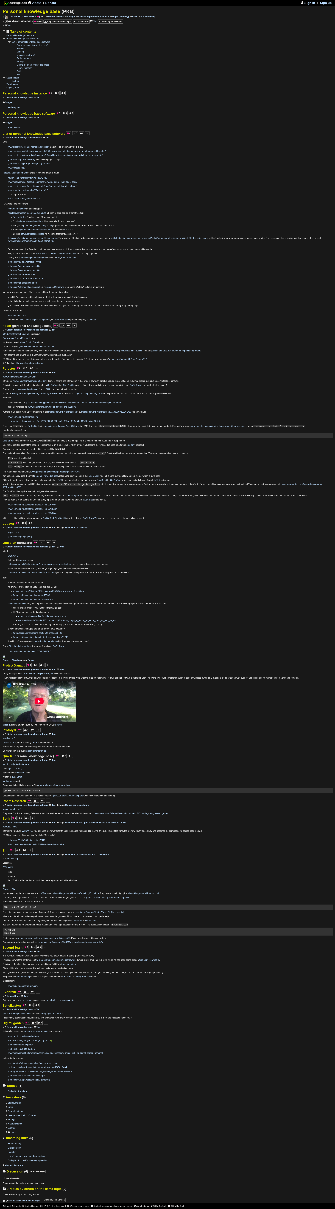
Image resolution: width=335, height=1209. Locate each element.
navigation (41, 491)
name (96, 426)
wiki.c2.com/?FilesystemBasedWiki (24, 199)
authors (151, 393)
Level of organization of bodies (93, 17)
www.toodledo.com (17, 315)
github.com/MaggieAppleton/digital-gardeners (29, 164)
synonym (12, 1000)
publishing (39, 297)
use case (66, 747)
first (14, 813)
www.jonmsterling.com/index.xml (23, 417)
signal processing (155, 972)
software (31, 173)
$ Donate (16, 1206)
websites (87, 604)
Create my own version (111, 21)
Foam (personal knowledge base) (32, 45)
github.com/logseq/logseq (32, 234)
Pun (44, 217)
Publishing (8, 351)
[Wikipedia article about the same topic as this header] (8, 25)
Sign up (326, 3)
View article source (13, 1165)
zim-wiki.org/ (12, 859)
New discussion (12, 1178)
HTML (33, 484)
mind (112, 476)
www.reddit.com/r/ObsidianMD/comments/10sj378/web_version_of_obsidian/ (48, 591)
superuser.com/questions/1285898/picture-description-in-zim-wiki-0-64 (70, 942)
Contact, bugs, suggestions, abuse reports (111, 1206)
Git (163, 393)
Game (19, 725)
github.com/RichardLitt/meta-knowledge (26, 1075)
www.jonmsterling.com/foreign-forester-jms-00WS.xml (32, 513)
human (160, 426)
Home (12, 1132)
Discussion (15, 1171)
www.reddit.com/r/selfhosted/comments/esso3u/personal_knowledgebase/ (42, 186)
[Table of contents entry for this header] (37, 97)
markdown (19, 458)
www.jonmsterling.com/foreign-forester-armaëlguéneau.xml (217, 426)
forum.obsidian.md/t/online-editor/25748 (31, 595)
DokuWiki (77, 920)
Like (38, 21)
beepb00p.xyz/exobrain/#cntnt (60, 1000)
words (138, 476)
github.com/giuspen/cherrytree (33, 258)
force (83, 925)
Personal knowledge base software (22, 39)
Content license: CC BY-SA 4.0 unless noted (44, 1206)
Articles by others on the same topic (34, 1189)
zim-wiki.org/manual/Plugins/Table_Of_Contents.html (99, 912)
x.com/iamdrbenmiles (36, 751)
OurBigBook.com (83, 977)
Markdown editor (73, 822)
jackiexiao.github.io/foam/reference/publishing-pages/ (176, 351)
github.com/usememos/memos (22, 266)
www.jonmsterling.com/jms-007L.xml (62, 426)
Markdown (59, 287)
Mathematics (8, 893)
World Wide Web (72, 678)
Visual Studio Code (29, 342)
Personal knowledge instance (20, 35)
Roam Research (24, 68)
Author (6, 412)
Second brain (12, 78)
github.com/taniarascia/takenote (22, 283)
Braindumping (147, 17)
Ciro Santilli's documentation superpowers (56, 960)
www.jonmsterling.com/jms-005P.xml (30, 381)
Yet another (8, 1031)
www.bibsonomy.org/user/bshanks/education (28, 147)
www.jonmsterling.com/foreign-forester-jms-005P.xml (36, 393)
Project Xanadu (24, 58)
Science (11, 1128)
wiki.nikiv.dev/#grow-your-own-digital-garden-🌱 (30, 1040)
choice (142, 480)
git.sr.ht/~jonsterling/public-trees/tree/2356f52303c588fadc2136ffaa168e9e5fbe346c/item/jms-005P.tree (73, 403)
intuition (201, 495)
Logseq (20, 52)
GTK (63, 258)
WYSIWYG (69, 230)
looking (15, 968)
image (26, 942)
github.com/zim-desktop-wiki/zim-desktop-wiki (107, 897)
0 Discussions (81, 21)
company (81, 320)
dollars (141, 604)
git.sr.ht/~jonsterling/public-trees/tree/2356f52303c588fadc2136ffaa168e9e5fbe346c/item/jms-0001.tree (55, 421)
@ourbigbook (141, 1206)
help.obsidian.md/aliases (46, 641)
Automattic (91, 320)
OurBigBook (77, 297)
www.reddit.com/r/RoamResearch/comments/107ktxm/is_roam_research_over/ (131, 813)
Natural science (56, 17)
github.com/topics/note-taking (21, 159)
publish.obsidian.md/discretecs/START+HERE (29, 651)
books (47, 305)
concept (16, 835)
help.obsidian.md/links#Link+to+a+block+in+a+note (32, 573)
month (148, 604)
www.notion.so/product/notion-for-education (56, 253)
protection (55, 301)
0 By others (57, 21)
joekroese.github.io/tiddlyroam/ (37, 225)
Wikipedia (58, 674)
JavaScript (39, 279)
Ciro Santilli (68, 385)
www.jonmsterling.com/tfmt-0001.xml (20, 377)
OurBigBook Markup (17, 1091)
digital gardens (24, 646)
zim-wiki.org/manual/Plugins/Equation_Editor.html (76, 893)
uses (44, 449)
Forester (21, 48)
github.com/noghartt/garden (20, 1045)
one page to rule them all (52, 1013)
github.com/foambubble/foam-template (36, 346)
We (151, 495)
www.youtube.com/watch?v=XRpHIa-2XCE (28, 190)
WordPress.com (61, 320)
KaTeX (157, 480)
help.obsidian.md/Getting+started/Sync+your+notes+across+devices (39, 564)
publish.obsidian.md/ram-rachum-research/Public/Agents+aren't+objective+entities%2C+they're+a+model (159, 238)
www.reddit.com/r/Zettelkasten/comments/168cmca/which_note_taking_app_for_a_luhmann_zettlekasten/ (57, 151)
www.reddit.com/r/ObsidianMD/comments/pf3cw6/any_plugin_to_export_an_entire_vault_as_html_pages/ (67, 620)
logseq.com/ (13, 532)
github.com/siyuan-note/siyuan (22, 270)
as (53, 249)
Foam (27, 326)
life (96, 1018)
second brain (25, 1000)
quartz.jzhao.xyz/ (16, 768)
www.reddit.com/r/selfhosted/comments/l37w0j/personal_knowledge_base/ (42, 182)
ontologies (42, 495)
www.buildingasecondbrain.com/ (23, 986)
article (16, 491)
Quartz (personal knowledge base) (33, 65)
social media (22, 412)
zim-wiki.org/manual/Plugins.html (143, 893)
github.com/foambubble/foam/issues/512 (128, 359)
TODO (23, 194)
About (34, 3)
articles (30, 608)
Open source (9, 338)
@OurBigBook (158, 1206)
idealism (66, 389)
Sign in (308, 3)
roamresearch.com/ (17, 209)
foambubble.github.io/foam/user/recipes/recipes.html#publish (114, 351)
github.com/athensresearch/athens (36, 230)
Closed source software (77, 805)
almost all (116, 972)
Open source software (76, 527)
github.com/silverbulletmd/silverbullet (25, 287)
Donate (49, 3)
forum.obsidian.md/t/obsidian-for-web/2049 (33, 599)
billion (44, 159)
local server (129, 484)
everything (44, 956)
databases (60, 292)
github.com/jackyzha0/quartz (16, 764)
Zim (18, 74)
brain (265, 495)
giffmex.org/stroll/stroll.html (30, 221)
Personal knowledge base (39, 11)
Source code (8, 389)
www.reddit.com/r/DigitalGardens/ (23, 1036)
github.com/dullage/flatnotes (21, 262)
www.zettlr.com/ (10, 827)
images (29, 629)
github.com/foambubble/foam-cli (29, 363)
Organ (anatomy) (120, 17)
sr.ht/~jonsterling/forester (26, 389)
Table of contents (22, 31)
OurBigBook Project (43, 674)
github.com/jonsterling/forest (90, 393)
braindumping (23, 977)
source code (82, 641)
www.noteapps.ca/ (16, 168)
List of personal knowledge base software (31, 42)
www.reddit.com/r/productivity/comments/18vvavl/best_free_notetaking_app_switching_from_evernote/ (55, 155)
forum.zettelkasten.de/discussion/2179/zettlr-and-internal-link (36, 844)
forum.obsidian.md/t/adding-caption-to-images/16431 (37, 633)
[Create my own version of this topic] (69, 93)
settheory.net (14, 107)
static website (81, 238)
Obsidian (17, 542)
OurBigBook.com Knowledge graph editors (28, 1160)
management (272, 678)
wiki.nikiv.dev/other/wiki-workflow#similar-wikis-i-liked (32, 1063)
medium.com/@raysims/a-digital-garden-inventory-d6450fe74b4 (37, 1067)
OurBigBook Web (91, 518)
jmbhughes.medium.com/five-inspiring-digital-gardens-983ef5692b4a (40, 1071)
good (23, 476)
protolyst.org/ (9, 738)
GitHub (49, 389)
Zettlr (19, 71)
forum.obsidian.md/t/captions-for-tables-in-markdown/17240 (40, 637)
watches (13, 568)
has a (38, 159)
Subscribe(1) (37, 1171)
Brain (135, 17)
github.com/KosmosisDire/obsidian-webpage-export (42, 616)
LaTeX (59, 480)
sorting (104, 796)
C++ (58, 258)
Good (5, 551)
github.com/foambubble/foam (16, 334)
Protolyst (21, 61)
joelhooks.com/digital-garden (21, 1049)
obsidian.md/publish (17, 604)
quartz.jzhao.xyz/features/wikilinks (54, 785)
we (51, 305)
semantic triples (72, 495)
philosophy (39, 385)
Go (38, 266)
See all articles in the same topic (21, 1201)
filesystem (25, 568)
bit (43, 813)
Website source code (78, 1206)
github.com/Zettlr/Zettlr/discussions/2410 (26, 840)
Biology (70, 17)
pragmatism (141, 453)
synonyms (29, 641)
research (57, 747)
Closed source (50, 238)
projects (51, 159)
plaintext (297, 238)
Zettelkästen (20, 1018)
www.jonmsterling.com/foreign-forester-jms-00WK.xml (32, 509)
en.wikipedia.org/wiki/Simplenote (34, 320)
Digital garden (12, 87)
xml (223, 484)
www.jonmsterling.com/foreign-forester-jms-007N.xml (55, 472)
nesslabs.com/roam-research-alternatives (27, 213)
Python (38, 262)
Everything (8, 785)
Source (31, 660)
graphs (38, 209)
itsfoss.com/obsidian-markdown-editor (25, 238)
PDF (35, 742)
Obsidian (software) (26, 55)
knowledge (49, 292)
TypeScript (48, 287)
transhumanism (68, 964)
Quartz (28, 756)
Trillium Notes (14, 127)
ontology (130, 445)
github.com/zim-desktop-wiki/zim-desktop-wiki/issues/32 (44, 938)
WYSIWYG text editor (116, 822)
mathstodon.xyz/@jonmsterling (62, 412)
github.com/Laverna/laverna (21, 279)
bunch (51, 213)
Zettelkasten (12, 84)
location (80, 359)
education (25, 253)
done (36, 902)
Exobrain (16, 81)
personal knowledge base (46, 476)
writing (30, 956)
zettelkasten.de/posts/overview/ (17, 1013)
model (224, 678)
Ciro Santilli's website (149, 960)
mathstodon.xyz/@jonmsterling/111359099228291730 (106, 412)
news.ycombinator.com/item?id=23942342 (27, 178)
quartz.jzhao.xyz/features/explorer (68, 796)
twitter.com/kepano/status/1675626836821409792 (31, 241)
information (72, 381)
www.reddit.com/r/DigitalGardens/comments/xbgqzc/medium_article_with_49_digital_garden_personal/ (55, 1053)
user (72, 301)
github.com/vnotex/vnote (19, 274)
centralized (66, 234)
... (44, 17)
